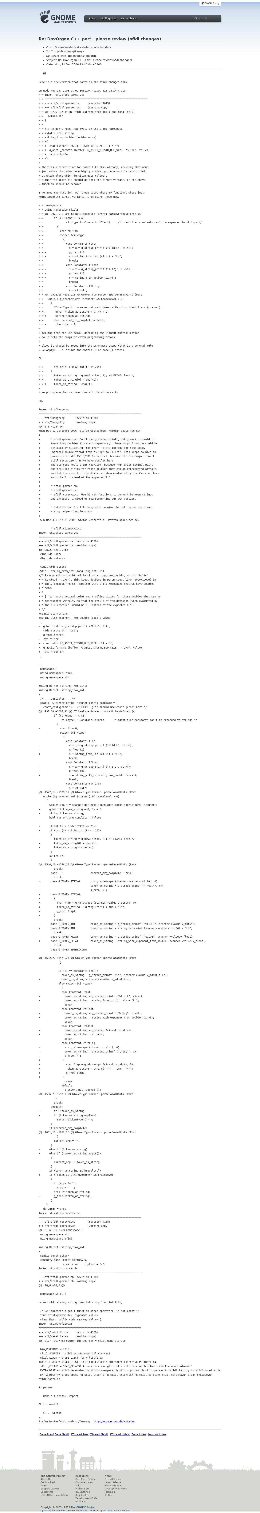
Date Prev (46, 1434)
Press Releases (113, 1479)
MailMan (107, 1510)
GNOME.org (211, 3)
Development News (116, 1488)
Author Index (157, 1434)
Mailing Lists (108, 18)
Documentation (84, 1482)
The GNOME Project (53, 1476)
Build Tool (80, 1501)
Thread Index (120, 1434)
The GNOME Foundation (54, 1495)
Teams (44, 1485)
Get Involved (48, 1482)
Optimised (46, 1510)
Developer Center (85, 1479)
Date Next (61, 1434)
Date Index (139, 1434)
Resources (82, 1476)
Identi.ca (110, 1492)
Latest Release (113, 1482)
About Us (46, 1479)
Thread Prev (80, 1434)
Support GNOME (50, 1488)
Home (92, 18)
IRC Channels (82, 1492)
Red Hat (84, 1510)
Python (117, 1510)
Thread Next (98, 1434)
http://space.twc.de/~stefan (114, 1421)
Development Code (86, 1498)
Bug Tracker (82, 1495)
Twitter (108, 1495)
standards (61, 1510)
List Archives (129, 18)
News (108, 1476)
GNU (128, 1510)
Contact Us (47, 1492)
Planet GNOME (113, 1485)
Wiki (77, 1485)
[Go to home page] (63, 24)
